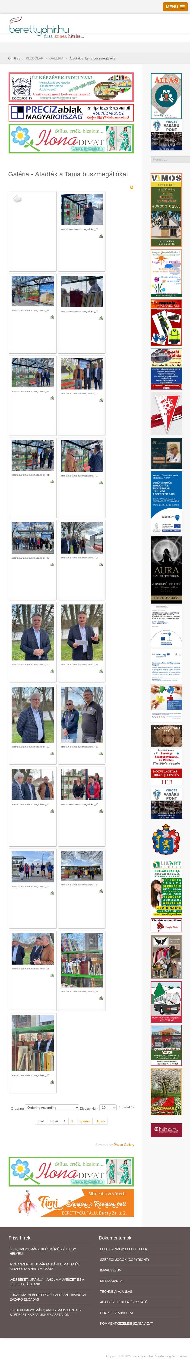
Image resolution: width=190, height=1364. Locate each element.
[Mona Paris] (166, 956)
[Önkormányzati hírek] (166, 839)
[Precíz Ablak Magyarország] (71, 112)
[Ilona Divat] (71, 138)
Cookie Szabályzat (117, 1313)
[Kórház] (166, 626)
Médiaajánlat (112, 1281)
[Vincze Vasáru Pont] (166, 803)
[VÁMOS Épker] (166, 210)
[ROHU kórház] (166, 685)
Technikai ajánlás (116, 1291)
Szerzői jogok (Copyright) (124, 1259)
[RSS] (131, 187)
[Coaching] (166, 273)
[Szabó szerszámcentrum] (166, 1045)
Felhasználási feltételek (123, 1249)
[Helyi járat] (166, 1001)
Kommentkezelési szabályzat (126, 1323)
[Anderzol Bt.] (71, 87)
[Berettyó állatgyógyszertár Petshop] (166, 757)
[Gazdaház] (166, 1091)
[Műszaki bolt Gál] (166, 369)
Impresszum (111, 1270)
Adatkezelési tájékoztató (124, 1302)
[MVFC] (166, 413)
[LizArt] (166, 887)
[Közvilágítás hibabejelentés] (166, 777)
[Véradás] (166, 925)
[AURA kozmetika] (166, 569)
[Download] (101, 235)
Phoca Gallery (124, 1144)
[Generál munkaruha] (166, 322)
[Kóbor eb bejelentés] (166, 735)
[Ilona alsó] (71, 1171)
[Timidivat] (71, 1202)
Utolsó (100, 1121)
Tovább (84, 1121)
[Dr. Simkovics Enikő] (166, 453)
